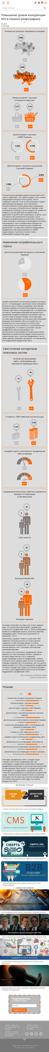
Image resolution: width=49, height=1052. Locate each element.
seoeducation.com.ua (30, 1045)
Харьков (15, 1025)
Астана (15, 1032)
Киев (35, 1025)
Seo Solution (30, 1048)
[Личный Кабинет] (35, 3)
